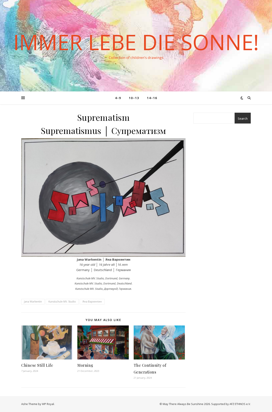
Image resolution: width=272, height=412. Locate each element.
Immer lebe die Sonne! (136, 42)
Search (243, 118)
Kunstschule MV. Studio (62, 301)
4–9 (118, 98)
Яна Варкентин (92, 301)
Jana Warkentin (33, 301)
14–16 (152, 98)
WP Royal (48, 404)
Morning (85, 365)
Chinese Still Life (37, 365)
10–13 (134, 98)
